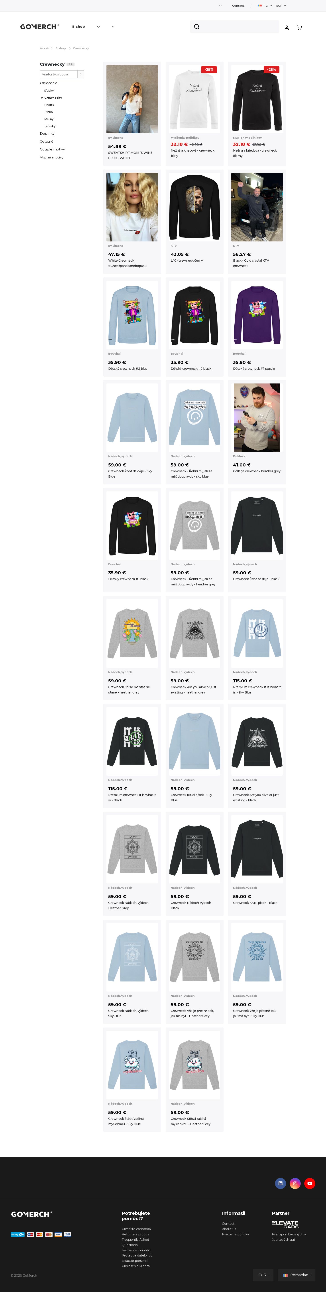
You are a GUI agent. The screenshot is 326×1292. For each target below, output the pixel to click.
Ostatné (46, 141)
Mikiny (48, 119)
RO (266, 5)
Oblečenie (48, 83)
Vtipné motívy (51, 157)
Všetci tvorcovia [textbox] (55, 74)
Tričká (48, 112)
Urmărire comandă (136, 1229)
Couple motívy (52, 149)
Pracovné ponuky (235, 1234)
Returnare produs (135, 1234)
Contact (238, 5)
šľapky (49, 90)
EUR (279, 5)
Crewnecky (53, 97)
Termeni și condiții (135, 1250)
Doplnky (47, 133)
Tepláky (49, 126)
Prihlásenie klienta (136, 1266)
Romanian (299, 1275)
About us (229, 1229)
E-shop (78, 26)
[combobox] (62, 74)
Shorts (49, 105)
